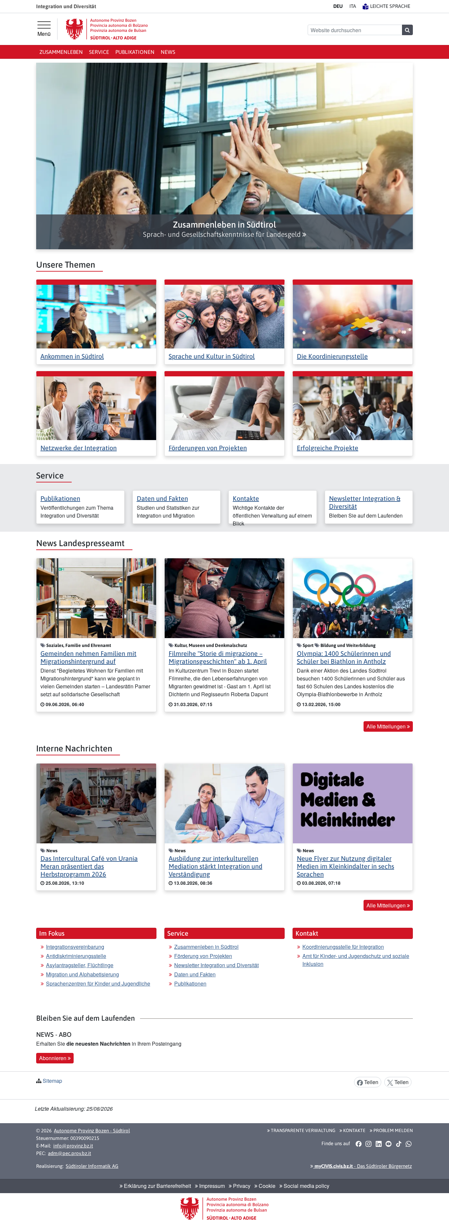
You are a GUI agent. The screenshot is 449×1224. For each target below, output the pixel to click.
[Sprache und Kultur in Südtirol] (224, 316)
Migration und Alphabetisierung (82, 974)
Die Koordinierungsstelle (332, 356)
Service (99, 52)
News (168, 52)
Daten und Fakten (162, 498)
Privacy (241, 1186)
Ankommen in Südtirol (72, 356)
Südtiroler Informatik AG (92, 1166)
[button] (224, 229)
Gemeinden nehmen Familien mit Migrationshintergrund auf (88, 657)
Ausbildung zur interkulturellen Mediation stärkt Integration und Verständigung (215, 866)
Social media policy (305, 1186)
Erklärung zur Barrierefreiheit (157, 1186)
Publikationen (134, 52)
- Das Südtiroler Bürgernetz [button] (362, 1166)
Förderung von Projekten (203, 956)
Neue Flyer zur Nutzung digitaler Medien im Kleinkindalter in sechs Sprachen (345, 866)
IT (352, 6)
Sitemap (52, 1080)
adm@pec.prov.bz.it (69, 1153)
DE (338, 6)
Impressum (211, 1186)
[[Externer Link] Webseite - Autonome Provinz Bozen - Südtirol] (107, 29)
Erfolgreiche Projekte (327, 448)
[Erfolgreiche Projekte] (353, 407)
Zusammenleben (61, 52)
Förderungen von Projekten (208, 448)
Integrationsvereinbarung (75, 946)
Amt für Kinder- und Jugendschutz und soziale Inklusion (355, 960)
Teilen (370, 1082)
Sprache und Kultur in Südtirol (212, 356)
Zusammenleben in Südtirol (206, 946)
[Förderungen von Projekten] (224, 407)
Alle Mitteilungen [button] (386, 726)
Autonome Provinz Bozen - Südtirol (92, 1130)
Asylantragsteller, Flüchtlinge (79, 965)
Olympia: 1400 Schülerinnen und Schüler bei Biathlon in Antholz (344, 657)
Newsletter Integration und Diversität (216, 965)
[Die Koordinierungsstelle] (353, 316)
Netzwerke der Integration (78, 448)
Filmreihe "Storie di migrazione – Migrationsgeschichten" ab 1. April (218, 657)
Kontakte (246, 498)
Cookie (266, 1186)
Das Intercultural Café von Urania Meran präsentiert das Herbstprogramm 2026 (89, 866)
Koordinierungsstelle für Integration (343, 946)
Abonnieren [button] (53, 1058)
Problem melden (392, 1130)
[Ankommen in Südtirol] (96, 316)
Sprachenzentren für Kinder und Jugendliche (98, 983)
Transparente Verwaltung (302, 1130)
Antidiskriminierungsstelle (76, 956)
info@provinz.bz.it (73, 1145)
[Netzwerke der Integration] (96, 407)
